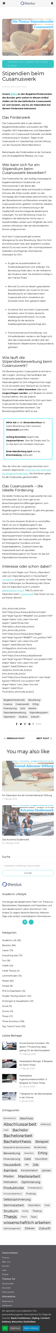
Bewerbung (34, 700)
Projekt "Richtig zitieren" (14, 996)
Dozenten (6, 1288)
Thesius (24, 1217)
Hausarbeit (12, 1165)
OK (5, 1328)
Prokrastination (35, 1188)
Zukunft (35, 716)
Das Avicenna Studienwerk (15, 839)
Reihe (14, 94)
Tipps (34, 1217)
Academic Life (16, 62)
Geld (22, 708)
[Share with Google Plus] (25, 724)
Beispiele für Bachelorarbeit (17, 1147)
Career (29, 62)
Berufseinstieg (40, 1147)
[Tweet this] (21, 724)
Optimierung (31, 1182)
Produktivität (14, 1188)
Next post (42, 738)
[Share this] (16, 724)
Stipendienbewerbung (15, 712)
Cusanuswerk (26, 594)
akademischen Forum (13, 590)
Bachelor (6, 945)
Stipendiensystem (39, 712)
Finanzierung (10, 708)
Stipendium (9, 716)
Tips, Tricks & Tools (11, 1026)
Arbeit (6, 1130)
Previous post (16, 738)
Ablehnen (15, 1328)
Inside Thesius (9, 970)
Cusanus (8, 704)
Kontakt (5, 1266)
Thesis (5, 1016)
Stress (47, 1205)
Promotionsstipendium (13, 1194)
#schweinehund (10, 1118)
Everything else (10, 955)
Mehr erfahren (31, 1328)
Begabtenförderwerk (14, 700)
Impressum (7, 1305)
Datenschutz (7, 1301)
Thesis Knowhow (10, 1021)
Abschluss (26, 1118)
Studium (23, 716)
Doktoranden (8, 1283)
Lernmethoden (10, 975)
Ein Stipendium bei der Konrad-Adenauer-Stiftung (27, 795)
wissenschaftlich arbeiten (27, 1222)
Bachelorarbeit (18, 1136)
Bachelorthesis (17, 1141)
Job (35, 1165)
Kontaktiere (8, 579)
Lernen (46, 1170)
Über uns (6, 1262)
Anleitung (45, 1124)
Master (5, 981)
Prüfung (31, 1193)
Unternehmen (8, 1292)
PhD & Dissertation (11, 991)
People (5, 986)
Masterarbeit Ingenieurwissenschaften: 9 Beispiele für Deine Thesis (33, 1079)
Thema (37, 1210)
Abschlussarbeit (20, 1124)
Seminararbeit (14, 1205)
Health (5, 965)
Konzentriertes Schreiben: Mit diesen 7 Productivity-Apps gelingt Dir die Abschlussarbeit (34, 1047)
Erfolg (36, 704)
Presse (5, 1274)
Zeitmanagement (12, 1228)
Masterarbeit (29, 1176)
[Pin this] (29, 724)
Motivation (10, 1182)
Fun (4, 960)
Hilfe (27, 1165)
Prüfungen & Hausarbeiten (15, 1001)
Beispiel (41, 1141)
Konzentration (29, 1170)
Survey (5, 1011)
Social (5, 1006)
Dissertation (29, 1153)
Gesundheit (41, 1159)
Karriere (32, 708)
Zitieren (30, 1228)
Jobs (4, 1270)
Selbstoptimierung (17, 1199)
